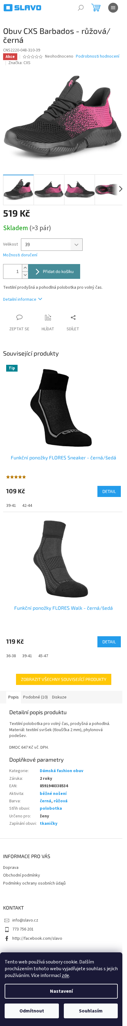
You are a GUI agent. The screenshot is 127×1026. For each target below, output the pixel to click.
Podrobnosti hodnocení (97, 56)
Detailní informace (19, 299)
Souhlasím (91, 1011)
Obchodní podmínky (21, 875)
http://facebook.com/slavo (37, 938)
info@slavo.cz (25, 920)
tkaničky (48, 823)
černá (45, 801)
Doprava (10, 868)
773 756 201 (23, 929)
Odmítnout (31, 1011)
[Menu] (113, 8)
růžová (61, 801)
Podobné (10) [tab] (35, 697)
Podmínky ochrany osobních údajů (34, 883)
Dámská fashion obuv (61, 771)
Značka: (19, 63)
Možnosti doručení (20, 255)
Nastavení (61, 991)
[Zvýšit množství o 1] (25, 267)
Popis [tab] (13, 697)
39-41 (11, 506)
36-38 (11, 656)
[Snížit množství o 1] (25, 275)
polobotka (51, 808)
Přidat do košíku (58, 271)
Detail (109, 491)
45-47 (43, 656)
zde (65, 975)
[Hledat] (81, 8)
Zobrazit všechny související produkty (63, 679)
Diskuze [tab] (59, 697)
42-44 (27, 506)
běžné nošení (53, 794)
